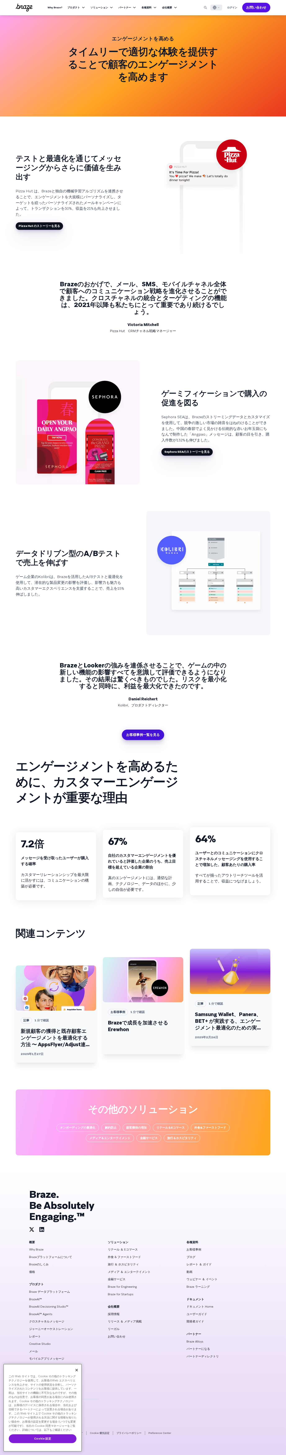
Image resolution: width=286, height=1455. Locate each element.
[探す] (205, 7)
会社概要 (167, 7)
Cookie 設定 (42, 1438)
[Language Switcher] (216, 7)
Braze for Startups (120, 1294)
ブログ (191, 1257)
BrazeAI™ (35, 1299)
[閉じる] (76, 1370)
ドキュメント (195, 1299)
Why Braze (36, 1249)
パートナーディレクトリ (203, 1356)
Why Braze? (55, 7)
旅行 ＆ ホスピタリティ (123, 1264)
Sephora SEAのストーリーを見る (187, 452)
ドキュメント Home (200, 1306)
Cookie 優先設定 (100, 1433)
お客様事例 (194, 1249)
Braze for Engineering (122, 1287)
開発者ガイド (195, 1321)
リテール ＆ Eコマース (123, 1249)
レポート (35, 1336)
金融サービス (116, 1279)
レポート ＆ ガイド (199, 1264)
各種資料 (147, 7)
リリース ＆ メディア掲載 (125, 1321)
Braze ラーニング (198, 1287)
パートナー (125, 7)
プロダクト (73, 7)
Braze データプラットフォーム (49, 1292)
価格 (32, 1272)
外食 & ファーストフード (124, 1257)
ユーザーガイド (197, 1314)
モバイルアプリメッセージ (46, 1358)
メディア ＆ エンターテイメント (129, 1272)
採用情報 (114, 1314)
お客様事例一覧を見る (143, 735)
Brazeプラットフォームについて (50, 1257)
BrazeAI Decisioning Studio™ (48, 1306)
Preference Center (159, 1433)
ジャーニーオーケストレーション (51, 1329)
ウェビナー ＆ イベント (202, 1279)
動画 (189, 1272)
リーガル (114, 1329)
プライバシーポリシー (129, 1433)
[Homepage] (24, 8)
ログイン (232, 7)
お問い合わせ (256, 7)
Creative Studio (40, 1344)
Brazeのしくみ (39, 1264)
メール (33, 1351)
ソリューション (99, 7)
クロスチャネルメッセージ (46, 1321)
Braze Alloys (195, 1341)
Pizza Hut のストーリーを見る (39, 226)
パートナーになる (198, 1349)
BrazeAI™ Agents (40, 1314)
